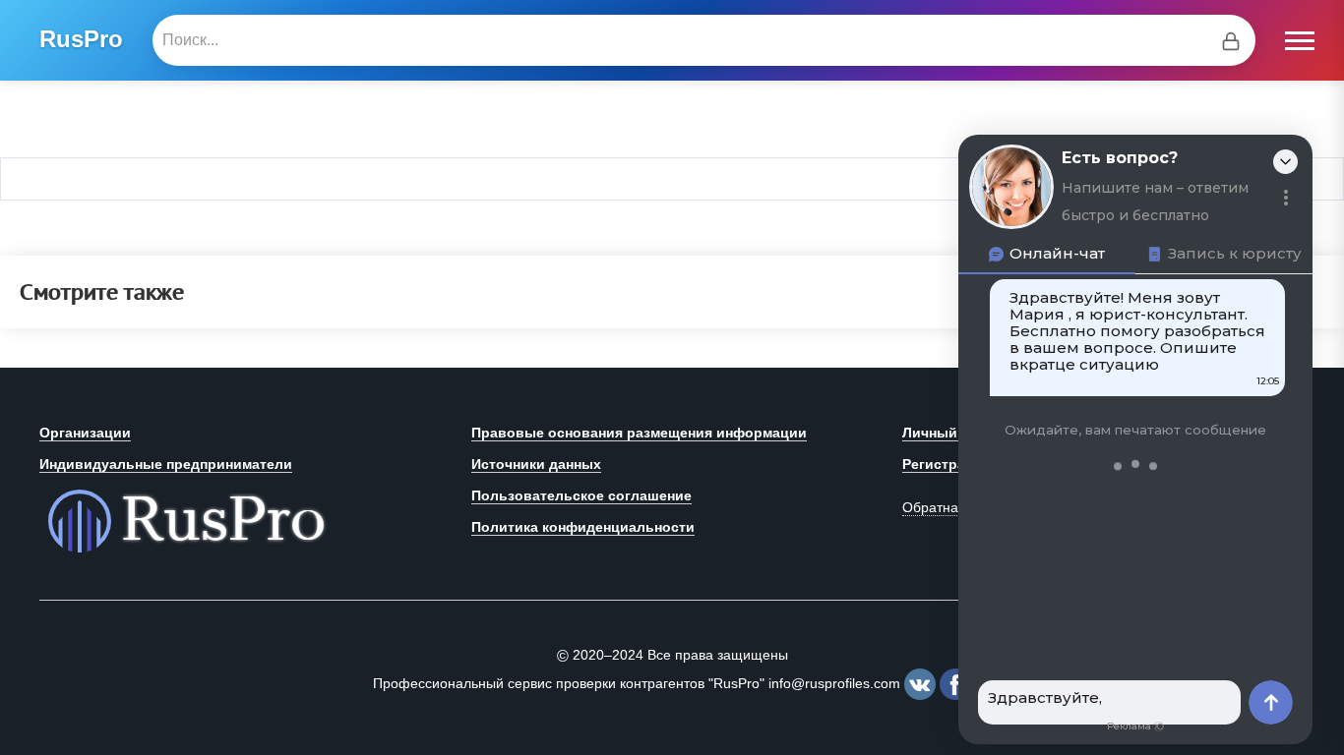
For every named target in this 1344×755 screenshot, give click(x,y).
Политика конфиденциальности (583, 527)
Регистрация (946, 464)
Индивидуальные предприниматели (165, 464)
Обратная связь (953, 507)
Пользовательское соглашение (581, 495)
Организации (85, 432)
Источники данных (536, 464)
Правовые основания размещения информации (639, 432)
